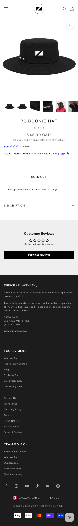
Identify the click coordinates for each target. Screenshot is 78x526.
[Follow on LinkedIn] (48, 486)
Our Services (11, 462)
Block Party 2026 (13, 380)
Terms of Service (13, 432)
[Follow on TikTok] (37, 486)
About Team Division (15, 451)
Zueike (39, 128)
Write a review (39, 255)
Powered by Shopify (50, 506)
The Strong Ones (13, 386)
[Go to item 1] (9, 106)
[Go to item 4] (48, 106)
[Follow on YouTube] (27, 486)
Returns (8, 415)
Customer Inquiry (13, 474)
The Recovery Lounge (15, 363)
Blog (6, 369)
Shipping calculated (40, 139)
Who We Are (10, 358)
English (55, 497)
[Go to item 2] (22, 106)
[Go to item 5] (60, 106)
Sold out (39, 176)
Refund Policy (11, 420)
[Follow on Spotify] (58, 486)
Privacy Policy (11, 426)
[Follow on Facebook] (6, 486)
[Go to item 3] (35, 106)
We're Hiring (10, 403)
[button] (11, 146)
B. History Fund (12, 375)
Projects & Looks (12, 468)
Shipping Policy (12, 409)
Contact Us (10, 398)
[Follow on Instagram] (16, 486)
